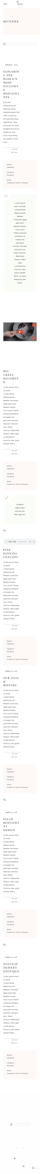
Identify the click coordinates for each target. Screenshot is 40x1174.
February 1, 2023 (11, 65)
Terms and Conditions (23, 1162)
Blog (20, 1113)
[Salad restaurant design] (20, 807)
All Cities (20, 1109)
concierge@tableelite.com (21, 1153)
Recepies (10, 175)
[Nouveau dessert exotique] (20, 951)
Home (20, 1104)
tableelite (10, 167)
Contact (20, 1118)
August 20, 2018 (11, 671)
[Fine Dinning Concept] (20, 537)
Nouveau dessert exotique (11, 967)
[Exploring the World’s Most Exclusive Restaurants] (20, 55)
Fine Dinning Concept (10, 553)
